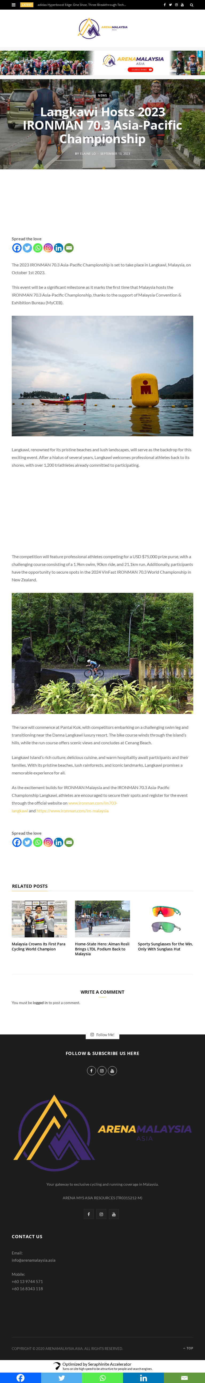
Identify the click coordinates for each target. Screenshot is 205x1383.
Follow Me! (105, 1034)
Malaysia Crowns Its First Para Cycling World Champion (38, 946)
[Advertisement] (102, 209)
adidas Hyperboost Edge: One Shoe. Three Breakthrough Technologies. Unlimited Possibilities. (84, 5)
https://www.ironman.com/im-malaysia (73, 810)
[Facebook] (17, 248)
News (102, 95)
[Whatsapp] (37, 248)
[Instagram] (48, 248)
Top (189, 1348)
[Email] (69, 248)
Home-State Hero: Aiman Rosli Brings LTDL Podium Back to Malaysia (102, 949)
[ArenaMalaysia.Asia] (102, 28)
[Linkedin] (58, 248)
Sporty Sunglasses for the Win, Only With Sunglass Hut (165, 946)
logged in (40, 1002)
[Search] (191, 4)
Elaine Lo (88, 153)
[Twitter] (27, 248)
